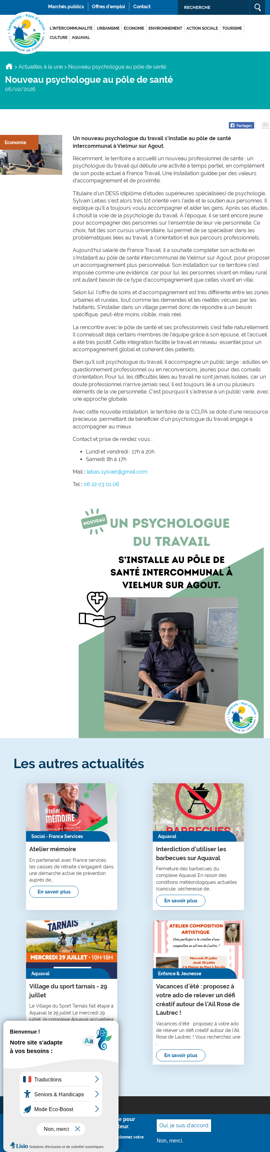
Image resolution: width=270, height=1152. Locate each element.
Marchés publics (66, 6)
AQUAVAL (81, 37)
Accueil (9, 66)
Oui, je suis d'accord (183, 1125)
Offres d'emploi (108, 6)
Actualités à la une (40, 67)
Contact (141, 6)
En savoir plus (54, 892)
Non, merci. (170, 1140)
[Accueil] (26, 33)
